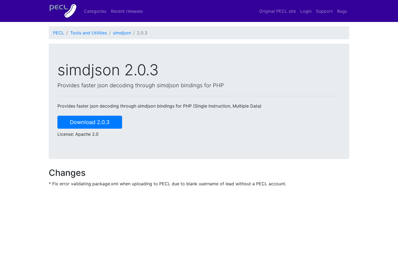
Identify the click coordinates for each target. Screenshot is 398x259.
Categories (95, 11)
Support (324, 11)
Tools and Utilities (88, 32)
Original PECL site (277, 11)
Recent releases (127, 11)
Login (306, 11)
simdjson (122, 32)
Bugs (342, 11)
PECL (58, 32)
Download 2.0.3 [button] (90, 122)
